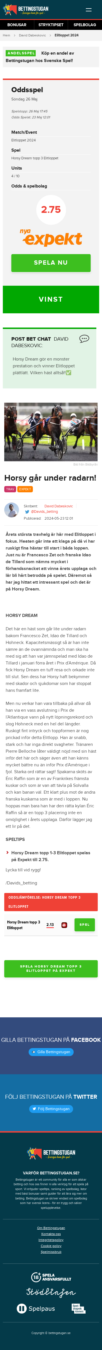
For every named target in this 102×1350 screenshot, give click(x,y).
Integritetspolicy (51, 1240)
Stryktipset (51, 24)
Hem (6, 35)
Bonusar (16, 24)
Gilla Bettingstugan (53, 1052)
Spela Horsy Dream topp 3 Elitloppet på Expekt (51, 968)
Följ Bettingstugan (53, 1109)
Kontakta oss (51, 1234)
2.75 (51, 209)
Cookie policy (51, 1246)
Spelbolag (85, 24)
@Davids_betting (44, 511)
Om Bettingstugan (51, 1228)
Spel (85, 925)
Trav (10, 489)
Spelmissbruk (51, 1252)
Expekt (25, 489)
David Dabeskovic (32, 35)
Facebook (86, 1040)
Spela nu (51, 263)
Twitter (85, 1097)
